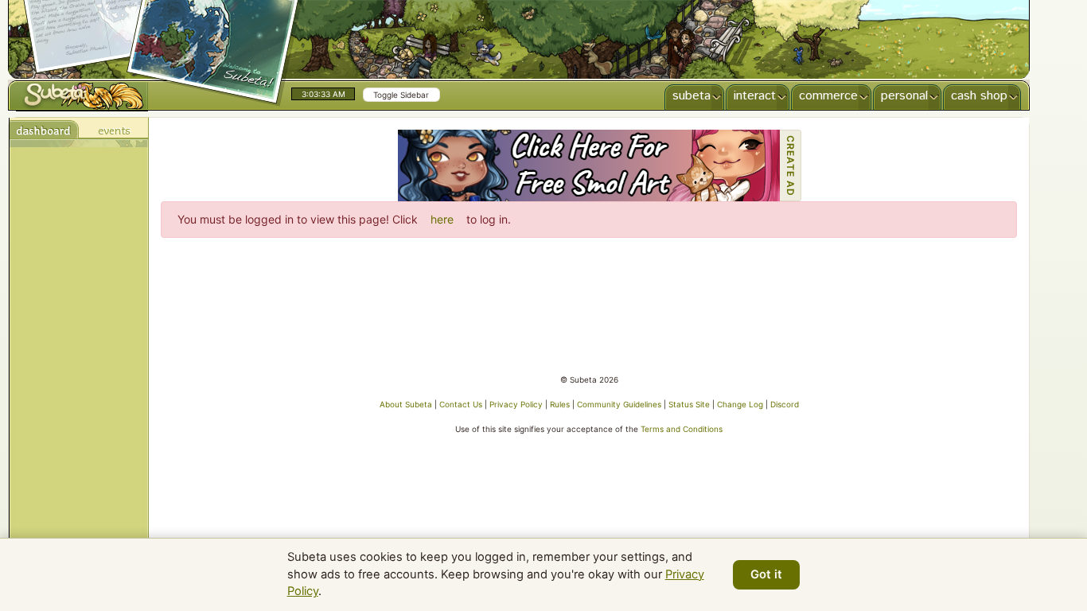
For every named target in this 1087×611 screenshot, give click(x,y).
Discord (784, 404)
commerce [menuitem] (828, 96)
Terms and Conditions (682, 429)
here (442, 219)
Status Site (689, 404)
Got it (766, 574)
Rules (560, 404)
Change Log (740, 404)
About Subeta (406, 404)
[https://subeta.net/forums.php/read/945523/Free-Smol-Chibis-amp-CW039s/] (589, 165)
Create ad (791, 166)
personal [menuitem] (904, 96)
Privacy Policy (516, 404)
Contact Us (460, 404)
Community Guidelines (619, 404)
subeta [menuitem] (691, 96)
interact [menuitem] (755, 96)
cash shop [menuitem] (979, 96)
